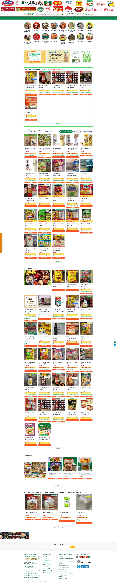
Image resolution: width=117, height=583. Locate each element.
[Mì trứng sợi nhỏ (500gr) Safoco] (58, 215)
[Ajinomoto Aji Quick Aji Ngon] (27, 25)
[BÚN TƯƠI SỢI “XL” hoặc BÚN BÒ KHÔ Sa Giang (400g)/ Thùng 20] (72, 165)
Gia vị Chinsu (80, 30)
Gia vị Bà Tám (54, 30)
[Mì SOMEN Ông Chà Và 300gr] (30, 165)
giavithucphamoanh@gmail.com (32, 577)
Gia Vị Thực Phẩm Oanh (37, 581)
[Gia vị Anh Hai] (54, 36)
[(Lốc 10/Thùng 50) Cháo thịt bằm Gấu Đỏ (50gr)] (44, 140)
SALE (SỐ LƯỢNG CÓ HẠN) (35, 69)
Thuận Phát (71, 42)
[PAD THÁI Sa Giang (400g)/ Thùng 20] (58, 165)
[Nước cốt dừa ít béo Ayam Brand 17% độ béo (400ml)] (58, 301)
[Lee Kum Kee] (36, 36)
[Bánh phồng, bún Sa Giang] (71, 25)
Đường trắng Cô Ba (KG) (65, 512)
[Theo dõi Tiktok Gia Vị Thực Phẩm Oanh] (82, 557)
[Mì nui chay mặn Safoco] (63, 25)
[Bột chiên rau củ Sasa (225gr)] (86, 328)
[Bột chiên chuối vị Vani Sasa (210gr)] (30, 354)
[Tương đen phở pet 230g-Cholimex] (44, 379)
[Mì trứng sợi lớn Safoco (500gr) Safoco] (72, 215)
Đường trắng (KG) (81, 512)
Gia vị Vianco (80, 41)
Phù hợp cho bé (46, 566)
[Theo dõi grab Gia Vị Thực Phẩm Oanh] (89, 557)
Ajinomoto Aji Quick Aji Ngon (27, 31)
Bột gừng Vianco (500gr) (86, 387)
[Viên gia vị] (35, 470)
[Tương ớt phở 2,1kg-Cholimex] (31, 102)
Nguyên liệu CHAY (46, 564)
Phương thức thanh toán (64, 567)
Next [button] (92, 34)
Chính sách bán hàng (63, 565)
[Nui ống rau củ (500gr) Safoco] (30, 215)
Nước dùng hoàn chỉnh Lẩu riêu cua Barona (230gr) (72, 414)
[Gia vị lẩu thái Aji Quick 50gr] (72, 354)
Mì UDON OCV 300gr (57, 148)
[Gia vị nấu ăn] (37, 277)
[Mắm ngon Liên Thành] (45, 36)
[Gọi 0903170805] (58, 56)
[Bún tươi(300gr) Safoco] (86, 215)
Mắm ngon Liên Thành (45, 42)
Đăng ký (73, 547)
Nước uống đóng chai (47, 572)
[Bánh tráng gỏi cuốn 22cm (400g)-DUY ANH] (44, 240)
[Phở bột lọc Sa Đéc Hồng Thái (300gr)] (30, 240)
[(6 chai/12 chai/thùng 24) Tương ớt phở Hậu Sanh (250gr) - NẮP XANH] (30, 328)
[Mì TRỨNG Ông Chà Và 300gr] (86, 140)
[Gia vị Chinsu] (80, 25)
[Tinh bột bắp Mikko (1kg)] (44, 328)
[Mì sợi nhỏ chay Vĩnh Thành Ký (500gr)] (72, 190)
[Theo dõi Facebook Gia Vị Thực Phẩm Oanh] (77, 557)
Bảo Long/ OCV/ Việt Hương (27, 43)
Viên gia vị (28, 455)
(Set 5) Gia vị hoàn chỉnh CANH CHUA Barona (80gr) (44, 439)
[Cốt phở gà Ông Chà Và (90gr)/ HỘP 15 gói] (31, 77)
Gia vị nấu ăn (29, 268)
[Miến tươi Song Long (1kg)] (86, 165)
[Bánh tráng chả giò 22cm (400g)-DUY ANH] (58, 240)
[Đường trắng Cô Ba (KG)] (67, 502)
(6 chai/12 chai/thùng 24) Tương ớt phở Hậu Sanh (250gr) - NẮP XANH (30, 338)
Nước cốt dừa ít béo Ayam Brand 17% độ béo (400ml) (58, 311)
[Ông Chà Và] (89, 25)
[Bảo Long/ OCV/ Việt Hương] (27, 38)
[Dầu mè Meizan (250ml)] (86, 301)
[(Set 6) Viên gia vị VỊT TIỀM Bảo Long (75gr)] (55, 464)
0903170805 (71, 15)
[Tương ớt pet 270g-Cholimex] (45, 77)
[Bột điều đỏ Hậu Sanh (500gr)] (58, 276)
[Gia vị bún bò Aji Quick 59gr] (58, 354)
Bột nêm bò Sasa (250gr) (31, 512)
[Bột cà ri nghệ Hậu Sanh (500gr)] (72, 276)
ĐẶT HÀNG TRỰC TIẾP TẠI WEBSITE (38, 131)
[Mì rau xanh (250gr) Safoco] (44, 215)
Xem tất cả (58, 123)
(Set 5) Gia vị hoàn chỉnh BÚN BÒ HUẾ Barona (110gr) (30, 439)
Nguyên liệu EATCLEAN (48, 570)
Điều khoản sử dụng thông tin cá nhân (66, 573)
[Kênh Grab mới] (82, 57)
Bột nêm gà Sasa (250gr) (48, 512)
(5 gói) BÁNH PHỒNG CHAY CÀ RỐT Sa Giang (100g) (44, 175)
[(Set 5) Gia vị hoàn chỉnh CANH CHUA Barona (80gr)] (44, 429)
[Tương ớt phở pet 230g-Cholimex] (72, 379)
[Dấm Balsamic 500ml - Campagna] (58, 328)
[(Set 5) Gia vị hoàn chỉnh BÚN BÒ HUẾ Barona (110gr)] (30, 429)
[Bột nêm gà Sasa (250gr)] (50, 502)
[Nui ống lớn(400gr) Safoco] (58, 190)
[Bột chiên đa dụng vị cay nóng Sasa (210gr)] (44, 354)
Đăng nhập (82, 13)
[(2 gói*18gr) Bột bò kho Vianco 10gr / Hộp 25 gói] (44, 301)
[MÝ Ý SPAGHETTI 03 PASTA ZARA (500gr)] (30, 190)
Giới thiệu (61, 556)
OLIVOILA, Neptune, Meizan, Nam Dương (63, 44)
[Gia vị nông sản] (45, 25)
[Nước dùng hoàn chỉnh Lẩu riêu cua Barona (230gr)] (72, 404)
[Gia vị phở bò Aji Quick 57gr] (86, 354)
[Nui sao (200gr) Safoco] (44, 190)
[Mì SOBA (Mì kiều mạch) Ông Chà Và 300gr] (72, 140)
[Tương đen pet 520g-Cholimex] (30, 379)
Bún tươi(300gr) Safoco (86, 223)
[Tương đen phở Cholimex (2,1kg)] (86, 77)
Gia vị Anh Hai (54, 41)
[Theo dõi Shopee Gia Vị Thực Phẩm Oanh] (80, 557)
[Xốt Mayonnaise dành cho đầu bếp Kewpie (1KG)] (72, 328)
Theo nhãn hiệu (46, 558)
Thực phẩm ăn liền (46, 560)
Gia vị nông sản (45, 30)
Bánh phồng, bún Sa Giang (71, 31)
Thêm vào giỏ (31, 94)
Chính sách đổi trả (63, 569)
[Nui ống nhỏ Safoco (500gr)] (86, 190)
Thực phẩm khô (46, 562)
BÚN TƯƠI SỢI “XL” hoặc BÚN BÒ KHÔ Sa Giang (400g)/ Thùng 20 (72, 175)
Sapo (48, 581)
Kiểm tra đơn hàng (46, 568)
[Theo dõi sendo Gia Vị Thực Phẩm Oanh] (87, 557)
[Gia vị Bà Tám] (54, 25)
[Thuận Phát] (71, 38)
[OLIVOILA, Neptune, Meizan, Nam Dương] (63, 38)
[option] (27, 33)
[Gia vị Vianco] (80, 36)
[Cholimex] (36, 25)
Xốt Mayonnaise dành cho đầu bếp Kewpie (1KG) (71, 338)
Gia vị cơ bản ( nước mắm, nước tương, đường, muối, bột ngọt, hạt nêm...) (52, 492)
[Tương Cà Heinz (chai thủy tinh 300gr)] (58, 77)
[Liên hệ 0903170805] (35, 56)
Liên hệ (44, 157)
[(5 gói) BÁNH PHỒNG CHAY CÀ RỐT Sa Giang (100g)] (44, 165)
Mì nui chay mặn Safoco (63, 31)
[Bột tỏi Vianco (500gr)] (30, 404)
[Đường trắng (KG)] (84, 502)
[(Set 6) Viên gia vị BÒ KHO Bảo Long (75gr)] (70, 464)
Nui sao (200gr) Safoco (44, 198)
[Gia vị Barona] (89, 36)
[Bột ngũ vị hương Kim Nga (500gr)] (86, 276)
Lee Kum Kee (36, 41)
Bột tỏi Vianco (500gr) (30, 412)
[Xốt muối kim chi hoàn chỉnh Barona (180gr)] (86, 404)
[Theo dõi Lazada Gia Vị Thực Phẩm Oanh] (84, 557)
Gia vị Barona (89, 41)
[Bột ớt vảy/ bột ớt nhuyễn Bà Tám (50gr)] (30, 301)
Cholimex (36, 30)
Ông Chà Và (89, 30)
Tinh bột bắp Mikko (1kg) (44, 336)
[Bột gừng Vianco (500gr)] (86, 379)
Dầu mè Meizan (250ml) (86, 309)
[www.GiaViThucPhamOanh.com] (58, 6)
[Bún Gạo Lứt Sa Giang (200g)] (30, 140)
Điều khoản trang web (63, 571)
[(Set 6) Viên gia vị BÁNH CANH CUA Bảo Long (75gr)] (85, 464)
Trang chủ (45, 556)
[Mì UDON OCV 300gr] (58, 140)
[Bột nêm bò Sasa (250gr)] (33, 502)
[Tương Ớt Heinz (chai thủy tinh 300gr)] (72, 77)
